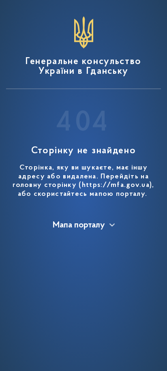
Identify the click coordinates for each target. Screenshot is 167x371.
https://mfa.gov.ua (116, 185)
